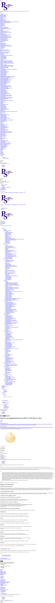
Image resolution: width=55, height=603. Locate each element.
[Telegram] (9, 415)
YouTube (3, 166)
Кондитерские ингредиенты (10, 260)
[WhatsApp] (6, 415)
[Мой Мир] (3, 415)
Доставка (3, 463)
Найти (1, 602)
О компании (2, 576)
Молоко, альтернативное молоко (10, 381)
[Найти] (1, 13)
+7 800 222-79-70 (6, 407)
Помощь (1, 585)
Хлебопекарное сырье (9, 357)
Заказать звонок (6, 408)
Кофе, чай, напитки (8, 367)
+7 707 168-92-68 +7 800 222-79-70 (6, 187)
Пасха (6, 245)
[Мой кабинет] (0, 207)
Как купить (3, 461)
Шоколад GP (22, 427)
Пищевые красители (9, 315)
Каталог (5, 229)
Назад (7, 231)
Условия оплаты (2, 579)
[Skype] (8, 415)
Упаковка (11, 424)
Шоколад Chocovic (3, 427)
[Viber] (5, 415)
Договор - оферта (2, 583)
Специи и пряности (8, 350)
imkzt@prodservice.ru (3, 189)
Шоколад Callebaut (8, 427)
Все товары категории (3, 558)
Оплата (3, 462)
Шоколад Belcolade (35, 427)
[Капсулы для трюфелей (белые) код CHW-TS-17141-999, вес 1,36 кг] (10, 445)
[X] (4, 415)
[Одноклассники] (2, 415)
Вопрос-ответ (2, 588)
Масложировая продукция (9, 325)
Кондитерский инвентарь (9, 332)
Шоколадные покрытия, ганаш (28, 427)
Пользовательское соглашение (4, 582)
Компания (1, 574)
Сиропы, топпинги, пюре (9, 376)
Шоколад (12, 427)
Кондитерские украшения (9, 302)
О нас (4, 390)
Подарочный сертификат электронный (11, 364)
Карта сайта (11, 600)
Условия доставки (3, 580)
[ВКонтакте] (0, 415)
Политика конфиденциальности (5, 581)
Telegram (3, 412)
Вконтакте (3, 165)
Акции (1, 570)
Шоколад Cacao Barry (17, 427)
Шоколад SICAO (2, 572)
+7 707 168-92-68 (6, 406)
